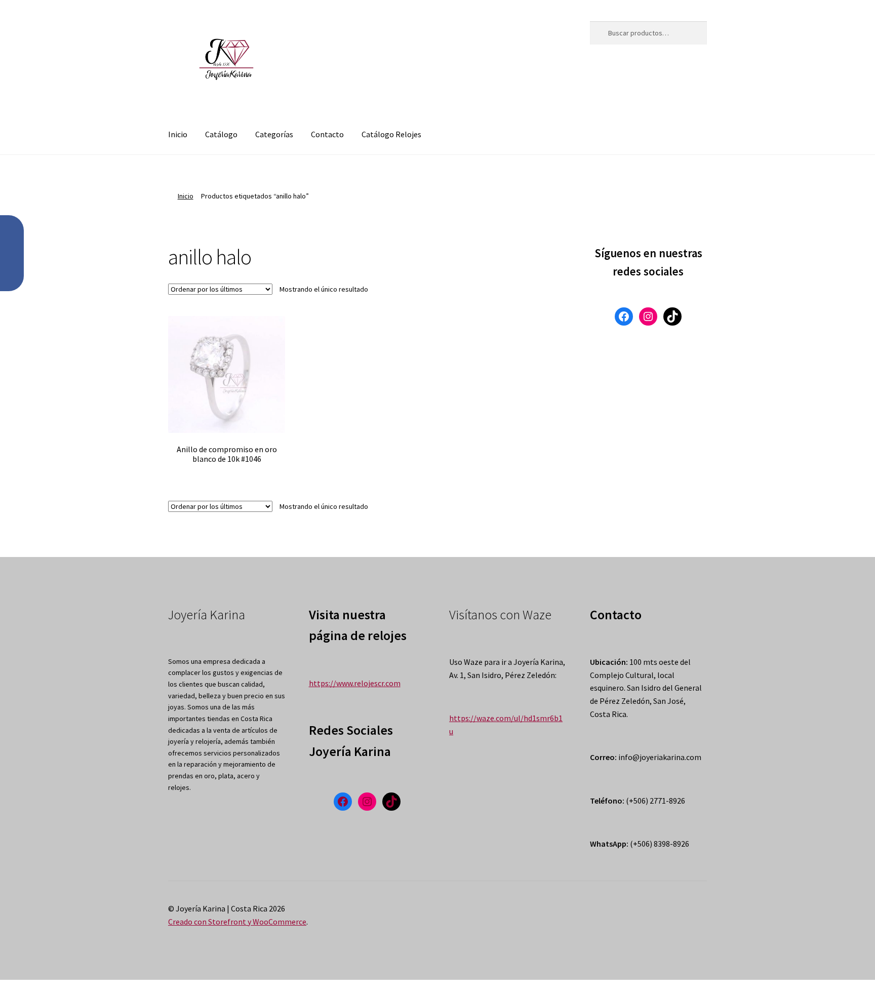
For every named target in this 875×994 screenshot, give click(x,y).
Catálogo (221, 134)
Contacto (327, 134)
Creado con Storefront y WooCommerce (237, 922)
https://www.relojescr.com (355, 683)
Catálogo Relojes (391, 134)
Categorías (274, 134)
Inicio (177, 134)
